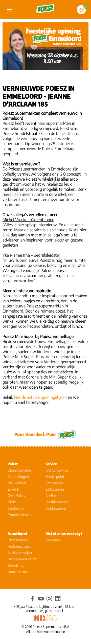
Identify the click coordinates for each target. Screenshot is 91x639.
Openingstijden (19, 470)
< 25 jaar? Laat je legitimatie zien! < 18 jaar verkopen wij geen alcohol (44, 609)
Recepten (53, 540)
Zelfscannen (55, 489)
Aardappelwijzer (20, 552)
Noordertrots (18, 571)
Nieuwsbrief (17, 483)
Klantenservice (57, 470)
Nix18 (12, 502)
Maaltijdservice (57, 502)
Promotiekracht (20, 514)
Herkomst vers (19, 546)
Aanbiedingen (18, 476)
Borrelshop (16, 565)
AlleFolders (54, 495)
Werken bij (16, 508)
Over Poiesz (17, 495)
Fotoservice (54, 483)
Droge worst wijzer (22, 559)
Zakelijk (13, 489)
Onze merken (18, 540)
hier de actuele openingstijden (40, 397)
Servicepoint (55, 476)
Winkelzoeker (56, 508)
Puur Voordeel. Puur (35, 434)
